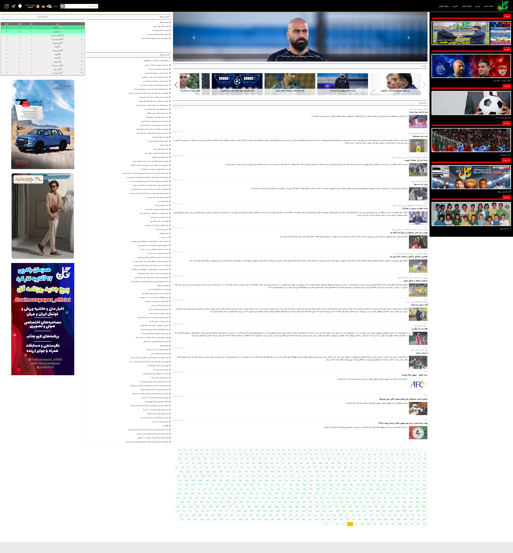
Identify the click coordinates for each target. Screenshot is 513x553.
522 (247, 502)
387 (357, 489)
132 (211, 458)
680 (234, 519)
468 (340, 498)
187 (375, 467)
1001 (326, 524)
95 (425, 458)
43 (207, 450)
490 (196, 498)
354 (325, 484)
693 (399, 524)
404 (247, 489)
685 (201, 519)
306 (386, 480)
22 (321, 450)
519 (266, 502)
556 (270, 506)
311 (355, 480)
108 (351, 458)
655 (392, 519)
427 (355, 493)
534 (417, 506)
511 (316, 502)
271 (356, 476)
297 (190, 476)
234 (342, 471)
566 (204, 506)
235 (336, 471)
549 (316, 506)
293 (215, 476)
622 (353, 515)
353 (331, 484)
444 (244, 493)
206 (260, 467)
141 (406, 463)
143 (394, 463)
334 (207, 480)
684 (208, 519)
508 (335, 502)
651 (418, 519)
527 (215, 502)
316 (323, 480)
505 (354, 502)
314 (336, 480)
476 (288, 498)
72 (301, 454)
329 (240, 480)
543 (357, 506)
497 (405, 502)
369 (225, 484)
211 (231, 467)
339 (424, 484)
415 (179, 489)
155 (320, 463)
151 (345, 463)
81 (252, 454)
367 (238, 484)
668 (310, 519)
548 (323, 506)
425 (368, 493)
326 (260, 480)
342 (405, 484)
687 (188, 519)
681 (227, 519)
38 (234, 450)
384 (377, 489)
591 (291, 511)
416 (424, 493)
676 (259, 519)
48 (180, 450)
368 (232, 484)
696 (381, 524)
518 (272, 502)
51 (414, 454)
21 (326, 450)
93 (186, 454)
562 (230, 506)
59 (369, 454)
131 (217, 458)
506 (348, 502)
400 (272, 489)
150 (351, 463)
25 (305, 450)
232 (355, 471)
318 (311, 480)
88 (213, 454)
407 (228, 489)
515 (291, 502)
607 (190, 511)
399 (278, 489)
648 (187, 515)
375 (186, 484)
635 (270, 515)
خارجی (455, 6)
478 (275, 498)
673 (279, 519)
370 (219, 484)
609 (177, 511)
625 (334, 515)
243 (285, 471)
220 (176, 467)
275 (330, 476)
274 (337, 476)
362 (271, 484)
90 (202, 454)
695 (387, 524)
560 (243, 506)
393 (318, 489)
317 (317, 480)
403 (254, 489)
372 (206, 484)
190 (356, 467)
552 (297, 506)
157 (307, 463)
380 (404, 489)
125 (253, 458)
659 (366, 519)
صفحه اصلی (488, 6)
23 (316, 450)
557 (263, 506)
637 (257, 515)
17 (346, 450)
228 (380, 471)
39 (228, 450)
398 (285, 489)
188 (368, 467)
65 (338, 454)
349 (358, 484)
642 (225, 515)
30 (278, 450)
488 (209, 498)
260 (424, 476)
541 (370, 506)
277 (318, 476)
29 (284, 450)
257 (194, 471)
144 (388, 463)
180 (418, 467)
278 (311, 476)
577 (384, 511)
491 (190, 498)
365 (252, 484)
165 (259, 463)
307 (380, 480)
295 (203, 476)
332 (221, 480)
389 (343, 489)
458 (404, 498)
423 (381, 493)
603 (214, 511)
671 (291, 519)
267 (381, 476)
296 (197, 476)
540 (376, 506)
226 (393, 471)
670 (297, 519)
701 (350, 524)
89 (207, 454)
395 (304, 489)
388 (350, 489)
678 (246, 519)
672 (285, 519)
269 (368, 476)
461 (385, 498)
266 (387, 476)
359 (290, 484)
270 (362, 476)
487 (216, 498)
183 (400, 467)
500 (386, 502)
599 (238, 511)
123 (265, 458)
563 (224, 506)
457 (411, 498)
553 (290, 506)
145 (381, 463)
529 (201, 502)
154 (326, 463)
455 (424, 498)
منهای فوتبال (444, 6)
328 (247, 480)
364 (258, 484)
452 (192, 493)
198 (309, 467)
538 (390, 506)
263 (406, 476)
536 (403, 506)
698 (368, 524)
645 (206, 515)
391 (330, 489)
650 (424, 519)
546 (337, 506)
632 (290, 515)
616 (389, 515)
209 (242, 467)
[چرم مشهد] (43, 216)
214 (212, 467)
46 (191, 450)
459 (397, 498)
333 (214, 480)
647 (193, 515)
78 (268, 454)
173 (211, 463)
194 (333, 467)
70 (311, 454)
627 (321, 515)
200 (297, 467)
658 (372, 519)
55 (392, 454)
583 (345, 511)
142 (400, 463)
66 (333, 454)
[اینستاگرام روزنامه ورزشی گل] (43, 319)
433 (317, 493)
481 (256, 498)
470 (327, 498)
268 (374, 476)
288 (247, 476)
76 (279, 454)
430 (336, 493)
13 (367, 450)
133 (205, 458)
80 (257, 454)
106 (363, 458)
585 (331, 511)
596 (258, 511)
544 (350, 506)
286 (260, 476)
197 (315, 467)
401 (266, 489)
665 (328, 519)
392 (324, 489)
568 (191, 506)
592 (284, 511)
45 (196, 450)
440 (270, 493)
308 (373, 480)
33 (262, 450)
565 (210, 506)
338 (180, 480)
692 (406, 524)
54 (398, 454)
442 (257, 493)
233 (349, 471)
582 (351, 511)
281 (292, 476)
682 (221, 519)
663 (341, 519)
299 (178, 476)
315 (330, 480)
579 (371, 511)
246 (265, 471)
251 (233, 471)
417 (418, 493)
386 (364, 489)
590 (297, 511)
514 (298, 502)
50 (420, 454)
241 (297, 471)
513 (304, 502)
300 (424, 480)
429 (342, 493)
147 (369, 463)
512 (310, 502)
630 (302, 515)
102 (387, 458)
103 (381, 458)
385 (370, 489)
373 (200, 484)
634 (277, 515)
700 (356, 524)
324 (273, 480)
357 (304, 484)
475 (295, 498)
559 (249, 506)
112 (329, 458)
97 (414, 458)
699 (362, 524)
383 (384, 489)
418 (412, 493)
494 (424, 502)
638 (251, 515)
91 (197, 454)
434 (310, 493)
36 (245, 450)
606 (196, 511)
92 (192, 454)
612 (413, 515)
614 (401, 515)
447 (225, 493)
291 (228, 476)
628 (315, 515)
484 (236, 498)
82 (247, 454)
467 (346, 498)
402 (260, 489)
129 (229, 458)
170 (229, 463)
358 (297, 484)
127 (241, 458)
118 (294, 458)
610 (424, 515)
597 (252, 511)
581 (358, 511)
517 (279, 502)
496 (411, 502)
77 (274, 454)
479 (269, 498)
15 (357, 450)
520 (260, 502)
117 (300, 458)
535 (410, 506)
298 (184, 476)
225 (399, 471)
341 (411, 484)
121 (277, 458)
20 (331, 450)
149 (357, 463)
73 (295, 454)
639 (244, 515)
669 (303, 519)
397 (291, 489)
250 (240, 471)
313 (342, 480)
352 (338, 484)
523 (241, 502)
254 (214, 471)
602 (221, 511)
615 (395, 515)
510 (322, 502)
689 (424, 524)
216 (200, 467)
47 (185, 450)
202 (285, 467)
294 (209, 476)
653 (405, 519)
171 (224, 463)
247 (259, 471)
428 (349, 493)
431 (330, 493)
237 (323, 471)
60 (364, 454)
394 (311, 489)
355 (318, 484)
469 (333, 498)
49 (425, 454)
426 (362, 493)
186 (381, 467)
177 (187, 463)
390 (336, 489)
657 (379, 519)
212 (225, 467)
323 (279, 480)
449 (211, 493)
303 (405, 480)
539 (383, 506)
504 (360, 502)
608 (183, 511)
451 (199, 493)
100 (398, 458)
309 (367, 480)
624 (340, 515)
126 (247, 458)
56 (386, 454)
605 (202, 511)
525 (228, 502)
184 (393, 467)
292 (222, 476)
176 (193, 463)
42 (213, 450)
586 (324, 511)
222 (418, 471)
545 (343, 506)
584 (338, 511)
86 (224, 454)
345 (384, 484)
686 (195, 519)
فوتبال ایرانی (467, 6)
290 (234, 476)
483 (243, 498)
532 (182, 502)
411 (204, 489)
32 (268, 450)
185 (387, 467)
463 (372, 498)
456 (417, 498)
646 (200, 515)
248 (252, 471)
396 (298, 489)
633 (283, 515)
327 (253, 480)
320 (298, 480)
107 (357, 458)
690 (418, 524)
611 (419, 515)
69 (317, 454)
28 (289, 450)
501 (380, 502)
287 (253, 476)
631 (296, 515)
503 (367, 502)
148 (363, 463)
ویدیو (478, 6)
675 (266, 519)
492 (184, 498)
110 (340, 458)
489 (203, 498)
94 (181, 454)
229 (374, 471)
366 (245, 484)
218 (188, 467)
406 (235, 489)
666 (322, 519)
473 (308, 498)
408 (222, 489)
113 (323, 458)
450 (205, 493)
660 (359, 519)
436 (296, 493)
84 (235, 454)
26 (300, 450)
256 (201, 471)
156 (314, 463)
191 (351, 467)
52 (409, 454)
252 (227, 471)
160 (289, 463)
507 (341, 502)
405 (241, 489)
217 (194, 467)
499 (392, 502)
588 (310, 511)
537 (397, 506)
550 (310, 506)
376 (179, 484)
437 (290, 493)
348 (364, 484)
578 (378, 511)
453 (186, 493)
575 (398, 511)
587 (317, 511)
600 (232, 511)
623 (346, 515)
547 (330, 506)
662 (347, 519)
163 (271, 463)
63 (349, 454)
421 (394, 493)
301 (418, 480)
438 (283, 493)
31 (273, 450)
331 (227, 480)
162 (278, 463)
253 (221, 471)
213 (218, 467)
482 (250, 498)
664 (335, 519)
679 (240, 519)
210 (236, 467)
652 (411, 519)
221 (424, 471)
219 (182, 467)
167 (247, 463)
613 (407, 515)
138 (424, 463)
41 (218, 450)
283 (279, 476)
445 (238, 493)
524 (234, 502)
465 (359, 498)
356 (311, 484)
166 (253, 463)
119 (289, 458)
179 (424, 467)
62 (354, 454)
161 (283, 463)
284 (273, 476)
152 (339, 463)
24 (311, 450)
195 (327, 467)
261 (418, 476)
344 (391, 484)
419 (406, 493)
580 (364, 511)
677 (253, 519)
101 (392, 458)
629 (309, 515)
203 (279, 467)
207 (254, 467)
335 (200, 480)
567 (197, 506)
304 (399, 480)
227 (387, 471)
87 (218, 454)
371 (212, 484)
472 (315, 498)
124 (259, 458)
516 (285, 502)
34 (256, 450)
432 (323, 493)
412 (198, 489)
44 (202, 450)
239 (309, 471)
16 (351, 450)
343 (398, 484)
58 (375, 454)
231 (362, 471)
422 (387, 493)
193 (339, 467)
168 (241, 463)
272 (350, 476)
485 (230, 498)
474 (302, 498)
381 (397, 489)
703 (337, 524)
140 (412, 463)
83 (241, 454)
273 (343, 476)
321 (292, 480)
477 (282, 498)
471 (321, 498)
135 (192, 458)
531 (189, 502)
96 (419, 458)
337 (187, 480)
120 (283, 458)
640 (238, 515)
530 (195, 502)
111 (335, 458)
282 (286, 476)
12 (372, 450)
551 (303, 506)
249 (246, 471)
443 (251, 493)
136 (186, 458)
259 (181, 471)
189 (362, 467)
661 (354, 519)
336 (193, 480)
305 (393, 480)
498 (398, 502)
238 (316, 471)
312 (349, 480)
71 (306, 454)
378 (417, 489)
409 (216, 489)
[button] (176, 85)
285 (266, 476)
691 (412, 524)
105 (369, 458)
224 (406, 471)
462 (378, 498)
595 (265, 511)
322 (286, 480)
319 (305, 480)
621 (359, 515)
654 (398, 519)
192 (345, 467)
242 (291, 471)
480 (262, 498)
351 (345, 484)
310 (361, 480)
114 (317, 458)
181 (412, 467)
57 (381, 454)
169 (235, 463)
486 (223, 498)
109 (345, 458)
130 (223, 458)
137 (180, 458)
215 (206, 467)
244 (278, 471)
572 (418, 511)
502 (373, 502)
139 (418, 463)
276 (324, 476)
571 (424, 511)
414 (186, 489)
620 (365, 515)
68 (322, 454)
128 (235, 458)
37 (240, 450)
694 (393, 524)
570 (178, 506)
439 (276, 493)
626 (328, 515)
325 (266, 480)
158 (301, 463)
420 (400, 493)
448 (218, 493)
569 (184, 506)
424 (374, 493)
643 (219, 515)
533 (424, 506)
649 (180, 515)
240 (303, 471)
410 (210, 489)
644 (213, 515)
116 (306, 458)
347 (371, 484)
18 (341, 450)
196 (321, 467)
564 (217, 506)
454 (179, 493)
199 (303, 467)
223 (412, 471)
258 (188, 471)
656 (385, 519)
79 (263, 454)
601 (227, 511)
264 (400, 476)
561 (236, 506)
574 (404, 511)
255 (207, 471)
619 (371, 515)
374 (193, 484)
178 (181, 463)
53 (403, 454)
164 (265, 463)
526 (221, 502)
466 (353, 498)
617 (383, 515)
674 (272, 519)
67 (327, 454)
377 (424, 489)
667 (316, 519)
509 (328, 502)
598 (245, 511)
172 (218, 463)
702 (344, 524)
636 (264, 515)
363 (265, 484)
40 (223, 450)
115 (311, 458)
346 (378, 484)
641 (232, 515)
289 (240, 476)
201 (291, 467)
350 (351, 484)
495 (417, 502)
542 (363, 506)
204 (273, 467)
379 (410, 489)
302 (412, 480)
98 (409, 458)
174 (205, 463)
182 (406, 467)
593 (278, 511)
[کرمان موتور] (43, 124)
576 (391, 511)
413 (192, 489)
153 (333, 463)
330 (234, 480)
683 (215, 519)
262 (412, 476)
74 (290, 454)
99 (403, 458)
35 (251, 450)
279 (305, 476)
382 (391, 489)
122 (271, 458)
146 (375, 463)
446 (231, 493)
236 (329, 471)
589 (303, 511)
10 (381, 450)
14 (362, 450)
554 (283, 506)
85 (229, 454)
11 (377, 450)
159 (295, 463)
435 (303, 493)
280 (298, 476)
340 (417, 484)
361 (278, 484)
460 (391, 498)
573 (411, 511)
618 (377, 515)
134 (198, 458)
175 (199, 463)
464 (366, 498)
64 (343, 454)
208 (248, 467)
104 (375, 458)
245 (272, 471)
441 (264, 493)
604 (208, 511)
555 (277, 506)
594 (271, 511)
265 (393, 476)
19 (336, 450)
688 (182, 519)
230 (368, 471)
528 (208, 502)
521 (254, 502)
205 (266, 467)
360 (284, 484)
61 (359, 454)
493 (178, 498)
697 (374, 524)
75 (284, 454)
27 (295, 450)
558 (256, 506)
